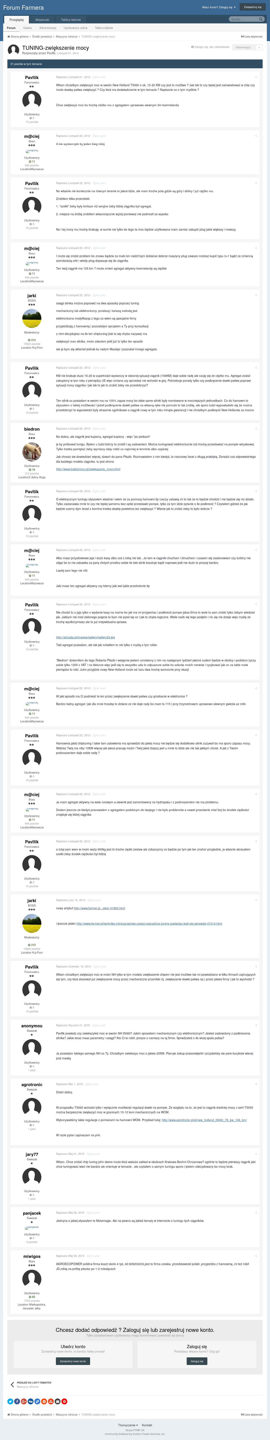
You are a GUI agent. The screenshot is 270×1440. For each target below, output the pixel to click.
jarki (31, 295)
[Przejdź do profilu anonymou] (31, 1048)
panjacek (32, 1213)
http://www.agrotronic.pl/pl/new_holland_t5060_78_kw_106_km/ (204, 1120)
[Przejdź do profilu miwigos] (31, 1279)
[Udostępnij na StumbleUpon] (51, 1401)
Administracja (47, 28)
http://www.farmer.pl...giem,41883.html (99, 908)
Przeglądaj (16, 19)
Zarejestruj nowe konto (73, 1361)
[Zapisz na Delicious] (37, 1401)
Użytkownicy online (75, 28)
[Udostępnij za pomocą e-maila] (58, 1401)
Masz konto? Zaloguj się (218, 7)
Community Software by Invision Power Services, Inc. (135, 1434)
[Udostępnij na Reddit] (44, 1401)
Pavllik (51, 53)
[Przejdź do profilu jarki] (31, 318)
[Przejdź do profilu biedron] (31, 451)
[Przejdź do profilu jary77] (31, 1177)
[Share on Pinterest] (64, 1401)
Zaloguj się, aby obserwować (212, 47)
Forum (11, 28)
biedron (32, 429)
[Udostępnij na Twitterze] (10, 1401)
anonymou (31, 1025)
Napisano (73, 77)
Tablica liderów (104, 28)
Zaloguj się (197, 1361)
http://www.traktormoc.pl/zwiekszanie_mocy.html (88, 469)
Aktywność (42, 19)
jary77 (32, 1154)
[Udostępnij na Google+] (24, 1401)
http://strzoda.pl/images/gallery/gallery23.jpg (85, 637)
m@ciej (31, 136)
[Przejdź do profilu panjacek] (32, 1228)
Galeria (27, 28)
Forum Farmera (23, 7)
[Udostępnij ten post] (256, 77)
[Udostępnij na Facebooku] (17, 1401)
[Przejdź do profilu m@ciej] (32, 151)
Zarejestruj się (252, 7)
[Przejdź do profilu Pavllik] (13, 50)
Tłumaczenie (127, 1425)
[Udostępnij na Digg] (31, 1401)
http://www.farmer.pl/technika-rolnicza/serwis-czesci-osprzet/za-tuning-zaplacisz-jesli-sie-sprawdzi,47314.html (149, 923)
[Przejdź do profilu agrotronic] (31, 1107)
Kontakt (147, 1425)
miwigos (31, 1256)
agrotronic (32, 1084)
